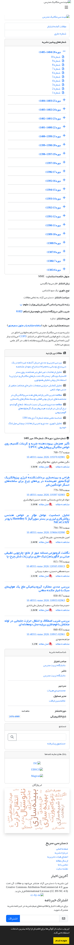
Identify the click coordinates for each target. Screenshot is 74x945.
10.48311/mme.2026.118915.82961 (46, 634)
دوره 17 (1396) (53, 172)
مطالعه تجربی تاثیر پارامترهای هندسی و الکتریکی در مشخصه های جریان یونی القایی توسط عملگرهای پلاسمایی (38, 396)
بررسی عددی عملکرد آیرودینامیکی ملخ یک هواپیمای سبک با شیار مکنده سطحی (37, 588)
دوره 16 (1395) (53, 180)
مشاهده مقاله (62, 466)
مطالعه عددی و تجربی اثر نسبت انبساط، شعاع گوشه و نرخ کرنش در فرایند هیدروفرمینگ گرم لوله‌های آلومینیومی (38, 408)
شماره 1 (56, 92)
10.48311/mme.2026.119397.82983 (46, 494)
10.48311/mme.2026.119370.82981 (46, 457)
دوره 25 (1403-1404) (50, 100)
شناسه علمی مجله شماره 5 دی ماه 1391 (42, 417)
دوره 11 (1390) (53, 225)
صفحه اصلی (62, 848)
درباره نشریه (61, 852)
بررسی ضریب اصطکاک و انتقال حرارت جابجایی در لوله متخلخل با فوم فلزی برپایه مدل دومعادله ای (37, 622)
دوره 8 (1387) (54, 252)
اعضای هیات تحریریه (57, 856)
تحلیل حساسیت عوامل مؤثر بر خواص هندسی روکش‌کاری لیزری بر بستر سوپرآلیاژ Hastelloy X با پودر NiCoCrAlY (37, 518)
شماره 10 (56, 56)
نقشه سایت (62, 868)
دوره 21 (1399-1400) (50, 136)
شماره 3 (56, 84)
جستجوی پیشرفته (56, 743)
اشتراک (13, 918)
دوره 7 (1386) (54, 261)
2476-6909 (14, 717)
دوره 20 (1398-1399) (50, 145)
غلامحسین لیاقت (57, 700)
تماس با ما (63, 864)
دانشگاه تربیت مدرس (54, 665)
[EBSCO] (37, 770)
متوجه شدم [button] (61, 940)
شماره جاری (60, 33)
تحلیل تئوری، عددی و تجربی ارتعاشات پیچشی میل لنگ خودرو (37, 425)
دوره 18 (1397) (53, 163)
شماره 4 (56, 80)
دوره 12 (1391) (53, 216)
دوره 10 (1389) (53, 234)
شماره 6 (56, 72)
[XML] (21, 438)
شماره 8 (56, 64)
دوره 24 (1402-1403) (50, 109)
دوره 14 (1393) (53, 198)
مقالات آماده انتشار (56, 26)
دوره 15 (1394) (53, 189)
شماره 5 (56, 76)
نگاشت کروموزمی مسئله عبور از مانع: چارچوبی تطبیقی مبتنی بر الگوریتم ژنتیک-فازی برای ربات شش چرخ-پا (37, 554)
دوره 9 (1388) (54, 243)
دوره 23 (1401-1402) (50, 118)
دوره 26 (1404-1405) (50, 52)
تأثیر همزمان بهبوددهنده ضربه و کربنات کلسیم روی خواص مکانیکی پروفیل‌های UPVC (37, 445)
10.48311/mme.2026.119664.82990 (46, 532)
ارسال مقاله (62, 860)
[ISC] (37, 764)
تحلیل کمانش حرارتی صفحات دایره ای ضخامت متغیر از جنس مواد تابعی (37, 387)
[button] (52, 933)
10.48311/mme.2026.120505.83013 (45, 566)
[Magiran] (37, 776)
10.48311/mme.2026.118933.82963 (46, 600)
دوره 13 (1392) (53, 207)
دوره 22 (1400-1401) (50, 127)
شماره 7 (56, 68)
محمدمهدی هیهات (56, 690)
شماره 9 (56, 60)
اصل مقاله (40, 466)
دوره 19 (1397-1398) (50, 154)
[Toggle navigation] (38, 7)
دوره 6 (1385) (54, 269)
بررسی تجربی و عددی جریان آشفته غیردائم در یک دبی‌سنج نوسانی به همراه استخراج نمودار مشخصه (39, 364)
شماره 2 (56, 88)
